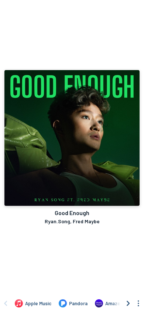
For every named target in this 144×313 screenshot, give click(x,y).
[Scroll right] (128, 303)
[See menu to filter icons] (138, 303)
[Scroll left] (5, 303)
